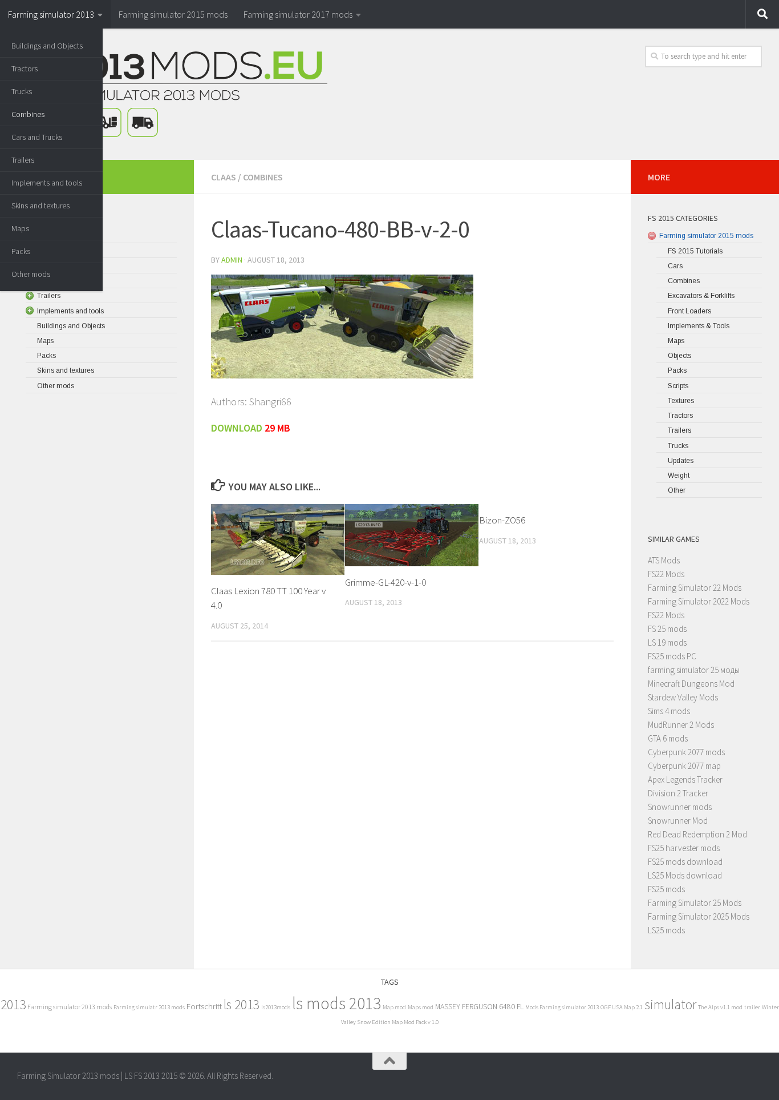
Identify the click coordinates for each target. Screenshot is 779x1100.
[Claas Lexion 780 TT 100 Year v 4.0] (277, 539)
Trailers (22, 160)
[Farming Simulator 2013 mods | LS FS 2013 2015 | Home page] (172, 94)
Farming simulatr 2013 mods (149, 1007)
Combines (27, 114)
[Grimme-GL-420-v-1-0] (411, 535)
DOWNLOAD (236, 427)
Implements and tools (46, 183)
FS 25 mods (667, 628)
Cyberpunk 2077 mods (686, 752)
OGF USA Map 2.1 (622, 1007)
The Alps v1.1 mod (720, 1007)
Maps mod (420, 1007)
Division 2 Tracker (678, 793)
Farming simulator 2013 (51, 14)
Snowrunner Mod (678, 820)
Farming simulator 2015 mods (173, 14)
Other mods (30, 274)
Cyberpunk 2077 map (684, 765)
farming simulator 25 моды (694, 669)
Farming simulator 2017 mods (298, 14)
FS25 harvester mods (684, 848)
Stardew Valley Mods (683, 697)
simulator (670, 1004)
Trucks (21, 91)
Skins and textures (40, 205)
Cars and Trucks (36, 137)
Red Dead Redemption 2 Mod (697, 834)
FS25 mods (666, 889)
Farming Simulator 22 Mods (694, 587)
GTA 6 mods (668, 738)
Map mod (394, 1007)
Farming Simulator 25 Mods (694, 902)
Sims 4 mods (669, 711)
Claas (223, 177)
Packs (20, 251)
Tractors (24, 68)
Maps (20, 228)
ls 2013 (241, 1004)
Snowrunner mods (680, 806)
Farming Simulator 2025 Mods (698, 916)
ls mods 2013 (336, 1003)
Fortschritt (204, 1006)
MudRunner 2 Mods (681, 724)
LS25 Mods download (685, 875)
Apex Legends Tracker (685, 779)
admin (231, 260)
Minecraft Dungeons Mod (691, 683)
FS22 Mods (666, 574)
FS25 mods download (685, 861)
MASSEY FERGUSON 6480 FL (479, 1007)
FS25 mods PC (672, 656)
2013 (13, 1004)
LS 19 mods (667, 642)
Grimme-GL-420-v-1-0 (385, 582)
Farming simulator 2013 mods (69, 1006)
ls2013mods (275, 1007)
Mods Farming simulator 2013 (562, 1007)
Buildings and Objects (47, 46)
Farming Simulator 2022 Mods (698, 601)
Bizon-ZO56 (502, 520)
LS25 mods (666, 930)
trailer (752, 1007)
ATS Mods (664, 560)
